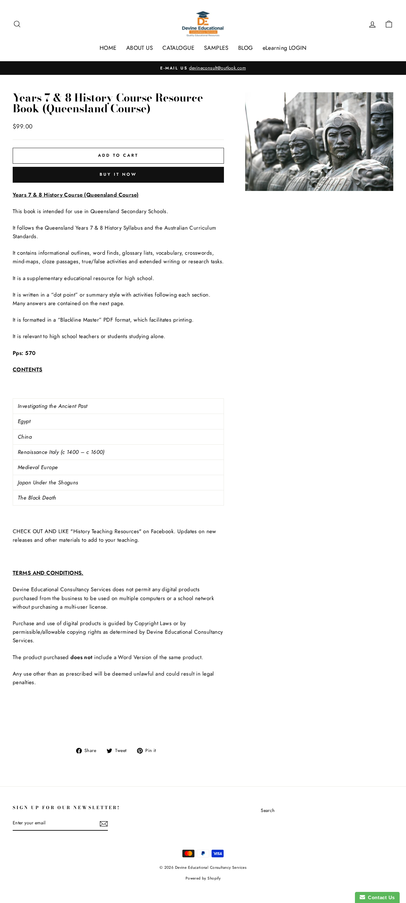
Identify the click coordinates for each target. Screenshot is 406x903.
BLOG (245, 48)
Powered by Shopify (203, 878)
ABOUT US (139, 48)
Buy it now (118, 174)
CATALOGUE (178, 48)
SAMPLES (216, 48)
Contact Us (380, 897)
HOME (108, 48)
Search (268, 810)
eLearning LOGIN (284, 48)
